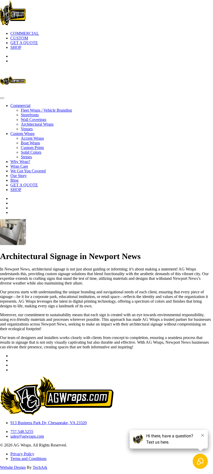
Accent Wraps (32, 138)
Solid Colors (31, 152)
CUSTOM (19, 38)
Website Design (13, 467)
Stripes (26, 157)
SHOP (15, 47)
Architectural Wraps (37, 124)
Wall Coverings (33, 119)
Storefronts (30, 115)
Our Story (18, 175)
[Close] (2, 98)
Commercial (20, 105)
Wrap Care (19, 166)
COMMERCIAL (24, 33)
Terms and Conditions (28, 458)
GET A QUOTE (24, 42)
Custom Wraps (22, 133)
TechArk (40, 467)
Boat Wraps (30, 143)
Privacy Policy (22, 454)
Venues (27, 129)
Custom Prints (32, 147)
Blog (14, 180)
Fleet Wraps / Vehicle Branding (46, 110)
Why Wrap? (20, 161)
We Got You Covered (28, 171)
